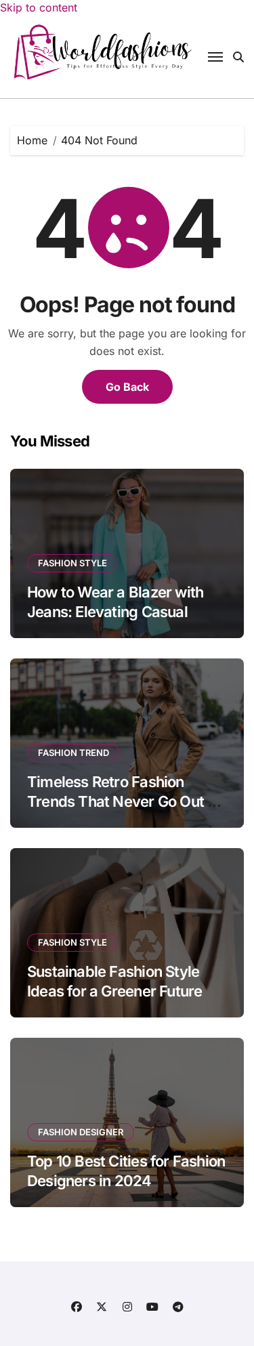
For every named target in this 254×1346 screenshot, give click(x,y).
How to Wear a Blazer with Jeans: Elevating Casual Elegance (115, 611)
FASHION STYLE (72, 563)
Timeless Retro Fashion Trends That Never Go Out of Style (124, 801)
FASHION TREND (73, 752)
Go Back (127, 387)
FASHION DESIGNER (80, 1132)
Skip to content (38, 7)
